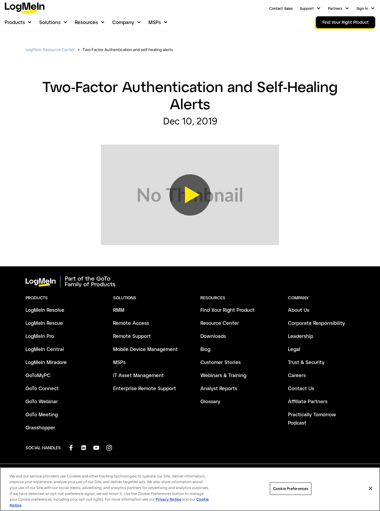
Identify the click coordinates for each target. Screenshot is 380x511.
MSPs (154, 22)
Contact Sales (281, 8)
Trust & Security (306, 362)
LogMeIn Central (45, 349)
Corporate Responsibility (316, 323)
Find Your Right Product (227, 310)
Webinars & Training (223, 375)
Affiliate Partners (307, 401)
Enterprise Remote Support (144, 388)
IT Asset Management (138, 375)
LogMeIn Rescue (44, 323)
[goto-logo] (190, 282)
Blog (205, 349)
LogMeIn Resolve (45, 310)
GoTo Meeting (42, 414)
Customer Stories (220, 362)
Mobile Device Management (145, 349)
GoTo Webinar (42, 401)
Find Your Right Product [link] (345, 22)
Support (307, 8)
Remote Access (131, 323)
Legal (294, 349)
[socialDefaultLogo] (71, 448)
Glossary (210, 401)
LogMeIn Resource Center (50, 49)
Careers (297, 375)
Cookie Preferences (290, 488)
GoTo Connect (42, 388)
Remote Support (132, 336)
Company (123, 22)
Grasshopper (40, 427)
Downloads (213, 336)
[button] (190, 195)
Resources (86, 22)
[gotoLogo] (25, 8)
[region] (190, 489)
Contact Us (301, 388)
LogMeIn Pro (40, 336)
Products (15, 22)
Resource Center (219, 323)
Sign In (362, 8)
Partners (335, 8)
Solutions (50, 22)
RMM (118, 310)
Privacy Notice (168, 499)
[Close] (370, 488)
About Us (298, 310)
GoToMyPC (38, 375)
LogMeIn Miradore (46, 362)
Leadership (300, 336)
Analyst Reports (218, 388)
